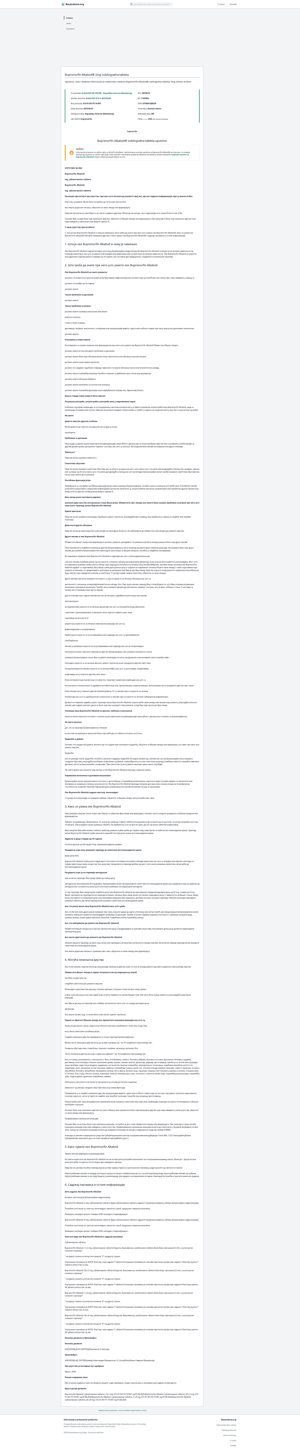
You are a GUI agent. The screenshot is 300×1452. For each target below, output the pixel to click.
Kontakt (233, 4)
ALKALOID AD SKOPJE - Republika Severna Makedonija (107, 93)
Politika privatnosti (229, 1430)
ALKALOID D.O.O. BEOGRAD (98, 98)
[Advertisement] (150, 49)
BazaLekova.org (75, 4)
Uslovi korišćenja (229, 1435)
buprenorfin (132, 131)
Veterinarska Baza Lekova (226, 1425)
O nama (221, 4)
